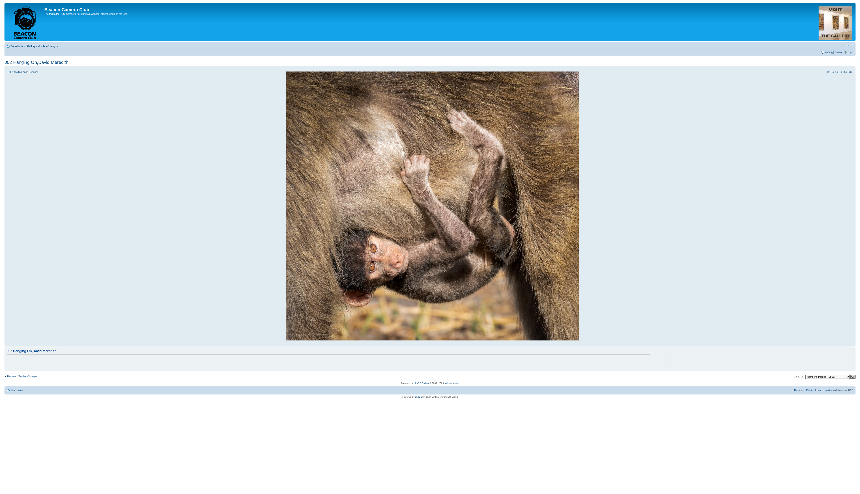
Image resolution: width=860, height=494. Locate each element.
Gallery (31, 46)
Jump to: (799, 376)
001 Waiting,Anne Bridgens (24, 72)
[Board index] (25, 22)
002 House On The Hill (838, 72)
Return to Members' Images (22, 376)
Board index (18, 46)
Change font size (850, 45)
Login (850, 52)
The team (799, 390)
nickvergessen (452, 383)
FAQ (827, 52)
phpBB (418, 397)
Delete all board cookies (819, 390)
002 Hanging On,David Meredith (36, 62)
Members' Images (48, 46)
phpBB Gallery (421, 383)
